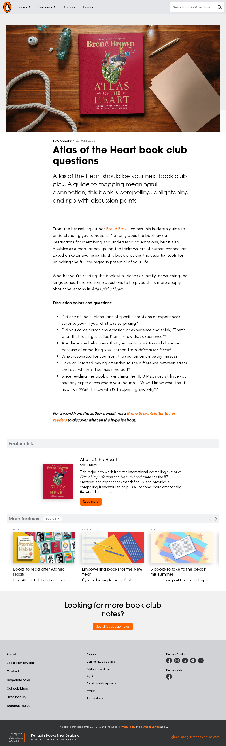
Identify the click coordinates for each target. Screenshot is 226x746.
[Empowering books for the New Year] (113, 547)
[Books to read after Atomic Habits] (44, 547)
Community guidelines (101, 661)
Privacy (91, 691)
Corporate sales (18, 680)
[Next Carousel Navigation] (216, 518)
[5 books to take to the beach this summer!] (182, 547)
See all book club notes (113, 626)
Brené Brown (118, 229)
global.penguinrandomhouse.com (195, 736)
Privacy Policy (128, 726)
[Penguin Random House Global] (19, 736)
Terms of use (95, 698)
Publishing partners (98, 669)
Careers (91, 654)
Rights (90, 676)
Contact (13, 671)
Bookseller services (20, 663)
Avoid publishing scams (102, 683)
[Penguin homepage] (7, 7)
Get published (17, 689)
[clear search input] (220, 7)
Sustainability (16, 697)
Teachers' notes (18, 706)
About (11, 654)
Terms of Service (150, 726)
